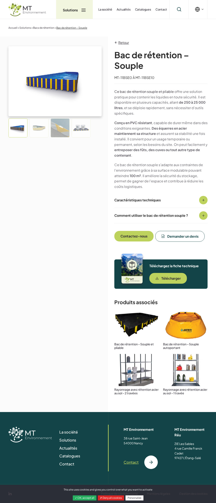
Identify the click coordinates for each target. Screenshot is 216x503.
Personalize (134, 497)
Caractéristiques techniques (137, 200)
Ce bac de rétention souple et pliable (144, 91)
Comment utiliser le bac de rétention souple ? (151, 215)
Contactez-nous (133, 236)
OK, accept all (85, 497)
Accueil (12, 27)
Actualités (123, 9)
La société (105, 9)
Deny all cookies (112, 497)
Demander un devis (182, 236)
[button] (17, 127)
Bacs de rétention (43, 27)
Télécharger (171, 278)
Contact (161, 9)
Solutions (70, 10)
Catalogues (143, 9)
